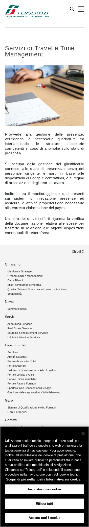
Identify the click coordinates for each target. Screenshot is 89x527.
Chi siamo (13, 264)
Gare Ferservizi (16, 411)
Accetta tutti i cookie (45, 518)
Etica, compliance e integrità (24, 284)
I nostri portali (15, 345)
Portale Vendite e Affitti (20, 374)
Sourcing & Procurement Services (27, 332)
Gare (9, 400)
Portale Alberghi (16, 365)
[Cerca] (72, 9)
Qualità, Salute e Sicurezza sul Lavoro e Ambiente (37, 289)
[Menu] (81, 9)
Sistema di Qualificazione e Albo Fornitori (31, 370)
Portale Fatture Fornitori (21, 383)
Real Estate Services (20, 328)
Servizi (10, 317)
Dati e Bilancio (15, 280)
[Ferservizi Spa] (27, 11)
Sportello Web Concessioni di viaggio (29, 387)
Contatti (11, 420)
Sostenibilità (14, 293)
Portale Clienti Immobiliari (22, 379)
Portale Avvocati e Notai (21, 361)
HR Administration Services (23, 337)
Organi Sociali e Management (25, 275)
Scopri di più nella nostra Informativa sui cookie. (43, 479)
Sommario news (17, 308)
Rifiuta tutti (44, 503)
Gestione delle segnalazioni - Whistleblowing (33, 392)
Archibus (12, 352)
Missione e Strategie (19, 271)
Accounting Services (19, 323)
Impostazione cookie (44, 489)
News (9, 302)
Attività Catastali (16, 356)
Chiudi (76, 251)
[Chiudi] (83, 433)
